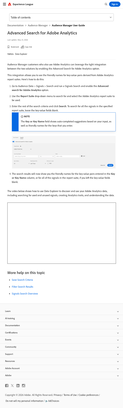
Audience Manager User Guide (68, 25)
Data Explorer (21, 54)
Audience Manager (38, 25)
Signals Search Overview (25, 293)
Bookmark (15, 47)
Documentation (15, 25)
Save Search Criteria (22, 279)
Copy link (28, 47)
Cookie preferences (88, 394)
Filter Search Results (22, 286)
